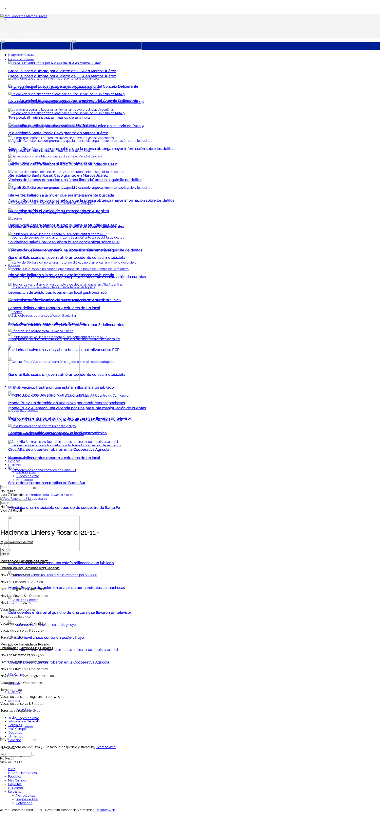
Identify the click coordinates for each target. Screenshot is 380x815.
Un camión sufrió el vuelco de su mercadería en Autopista (58, 211)
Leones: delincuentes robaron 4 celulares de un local (54, 457)
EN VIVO (13, 8)
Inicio (11, 46)
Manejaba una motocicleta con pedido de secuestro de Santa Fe (64, 507)
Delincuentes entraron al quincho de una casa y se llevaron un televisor (69, 612)
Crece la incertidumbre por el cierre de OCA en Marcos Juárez (62, 76)
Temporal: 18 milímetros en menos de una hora (49, 117)
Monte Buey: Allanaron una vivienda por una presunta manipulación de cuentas (77, 408)
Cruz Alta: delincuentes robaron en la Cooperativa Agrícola (58, 662)
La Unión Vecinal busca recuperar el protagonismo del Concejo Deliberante (73, 86)
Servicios (14, 700)
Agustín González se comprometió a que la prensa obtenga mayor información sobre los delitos (91, 200)
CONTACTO (15, 19)
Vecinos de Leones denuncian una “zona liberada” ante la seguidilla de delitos (75, 179)
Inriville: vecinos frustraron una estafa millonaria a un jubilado (61, 563)
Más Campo (16, 457)
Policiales (14, 265)
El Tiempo (15, 692)
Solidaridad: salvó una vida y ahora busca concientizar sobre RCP (64, 242)
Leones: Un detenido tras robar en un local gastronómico (57, 292)
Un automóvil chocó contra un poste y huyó (46, 637)
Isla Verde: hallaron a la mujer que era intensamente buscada (61, 195)
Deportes (14, 461)
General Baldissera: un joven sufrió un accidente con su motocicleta (66, 257)
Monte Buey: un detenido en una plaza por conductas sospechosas (66, 587)
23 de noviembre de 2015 (16, 542)
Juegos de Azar (27, 718)
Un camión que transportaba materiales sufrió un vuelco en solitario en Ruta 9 (76, 102)
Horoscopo (24, 480)
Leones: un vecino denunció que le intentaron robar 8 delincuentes (66, 226)
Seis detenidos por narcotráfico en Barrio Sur (47, 482)
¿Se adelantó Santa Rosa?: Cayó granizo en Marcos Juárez (58, 175)
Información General (21, 54)
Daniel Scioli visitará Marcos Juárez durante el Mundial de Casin (62, 164)
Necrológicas (26, 472)
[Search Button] (34, 739)
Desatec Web (106, 747)
